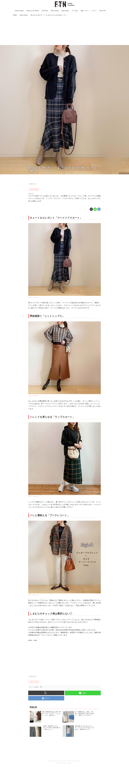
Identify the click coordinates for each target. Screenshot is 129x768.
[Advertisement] (64, 31)
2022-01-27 (32, 184)
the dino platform (67, 763)
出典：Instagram (123, 173)
